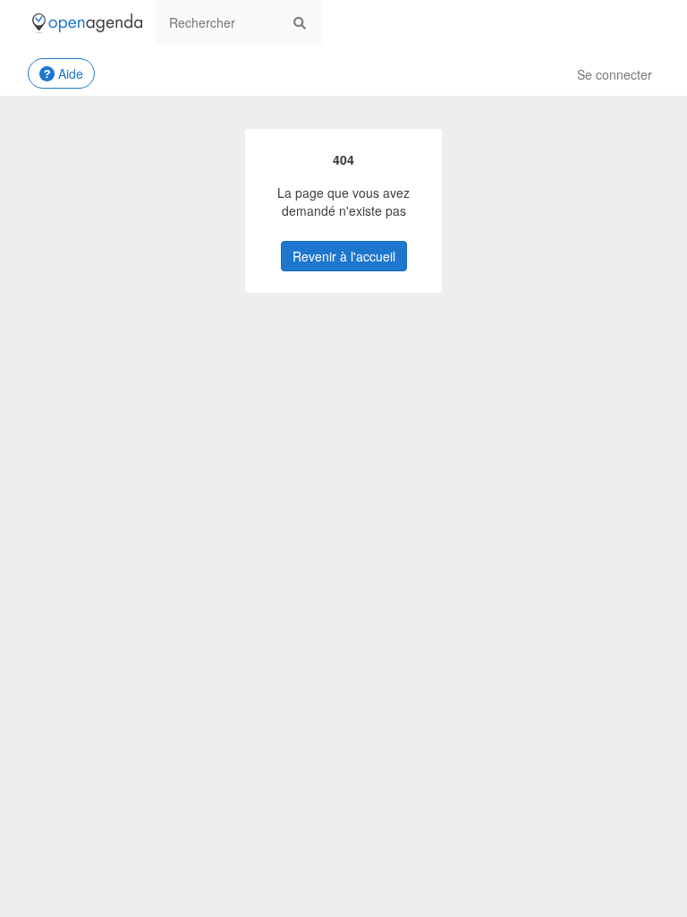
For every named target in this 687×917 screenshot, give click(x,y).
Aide (69, 73)
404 (343, 159)
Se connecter (614, 74)
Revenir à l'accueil (344, 256)
